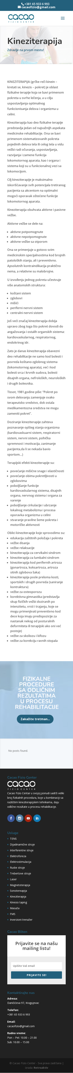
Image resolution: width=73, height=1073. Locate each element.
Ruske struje (17, 867)
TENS (13, 838)
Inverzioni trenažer (21, 919)
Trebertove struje (20, 873)
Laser (13, 879)
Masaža (14, 908)
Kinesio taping (18, 902)
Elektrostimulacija (20, 862)
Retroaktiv (41, 1067)
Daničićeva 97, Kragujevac (23, 1003)
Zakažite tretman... (35, 719)
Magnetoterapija (20, 885)
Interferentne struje (22, 850)
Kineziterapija (18, 896)
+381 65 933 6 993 (18, 1014)
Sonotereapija (18, 890)
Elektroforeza (18, 856)
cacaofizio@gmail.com (21, 1026)
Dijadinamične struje (22, 844)
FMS (12, 914)
